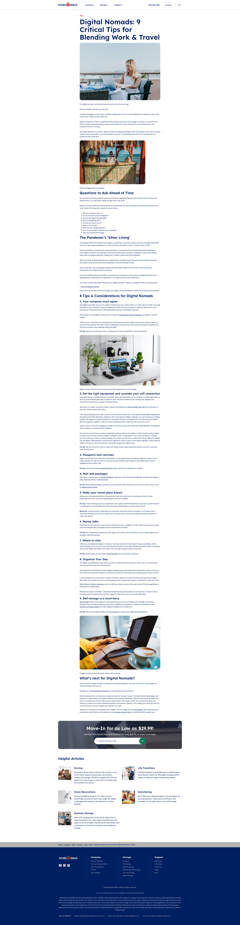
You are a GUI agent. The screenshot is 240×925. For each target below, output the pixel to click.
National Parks (112, 554)
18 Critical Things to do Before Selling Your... (157, 916)
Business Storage (128, 867)
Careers (93, 870)
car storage (113, 612)
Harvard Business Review (90, 287)
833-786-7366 (154, 5)
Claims (157, 870)
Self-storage (84, 602)
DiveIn (103, 426)
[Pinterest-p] (68, 865)
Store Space (139, 710)
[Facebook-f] (60, 865)
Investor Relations (97, 861)
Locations (89, 5)
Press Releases (95, 873)
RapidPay (168, 5)
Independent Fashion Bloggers (130, 315)
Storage (103, 5)
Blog (73, 845)
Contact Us (158, 867)
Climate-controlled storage (89, 607)
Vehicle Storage (128, 875)
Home (60, 845)
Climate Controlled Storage (131, 870)
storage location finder (122, 712)
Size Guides (158, 864)
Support (118, 5)
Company (96, 857)
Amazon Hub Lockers (89, 487)
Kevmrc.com (118, 570)
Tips (85, 845)
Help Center (158, 861)
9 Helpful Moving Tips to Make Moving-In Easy (89, 916)
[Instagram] (64, 865)
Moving (79, 845)
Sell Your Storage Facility (99, 864)
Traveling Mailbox (107, 477)
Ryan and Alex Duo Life (136, 407)
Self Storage (127, 864)
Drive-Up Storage (128, 873)
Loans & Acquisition (97, 867)
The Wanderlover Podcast (99, 691)
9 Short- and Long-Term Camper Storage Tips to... (123, 916)
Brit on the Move (98, 584)
